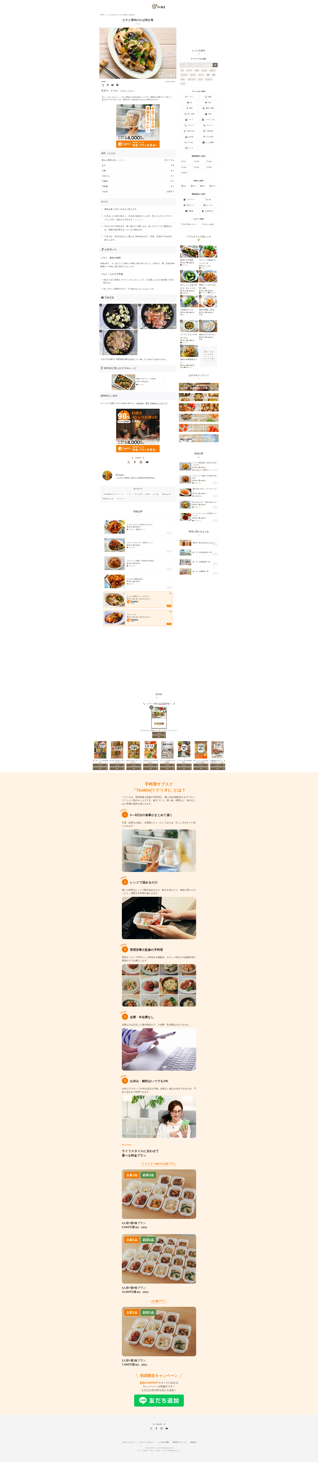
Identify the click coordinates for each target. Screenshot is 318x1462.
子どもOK (138, 494)
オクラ (200, 79)
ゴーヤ (183, 83)
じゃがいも (184, 75)
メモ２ (137, 219)
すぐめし (156, 494)
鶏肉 (208, 75)
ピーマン (189, 70)
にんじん (204, 70)
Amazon (140, 403)
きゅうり (192, 75)
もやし (183, 79)
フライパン (120, 499)
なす (182, 70)
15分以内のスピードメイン (113, 494)
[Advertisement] (137, 659)
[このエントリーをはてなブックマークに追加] (112, 85)
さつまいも (209, 79)
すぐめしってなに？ (127, 91)
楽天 (147, 403)
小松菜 (197, 70)
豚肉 (214, 75)
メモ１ (121, 160)
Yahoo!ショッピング (158, 403)
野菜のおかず (108, 499)
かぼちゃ (212, 70)
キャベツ (201, 75)
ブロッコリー (191, 79)
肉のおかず (166, 494)
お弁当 (147, 494)
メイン (129, 494)
